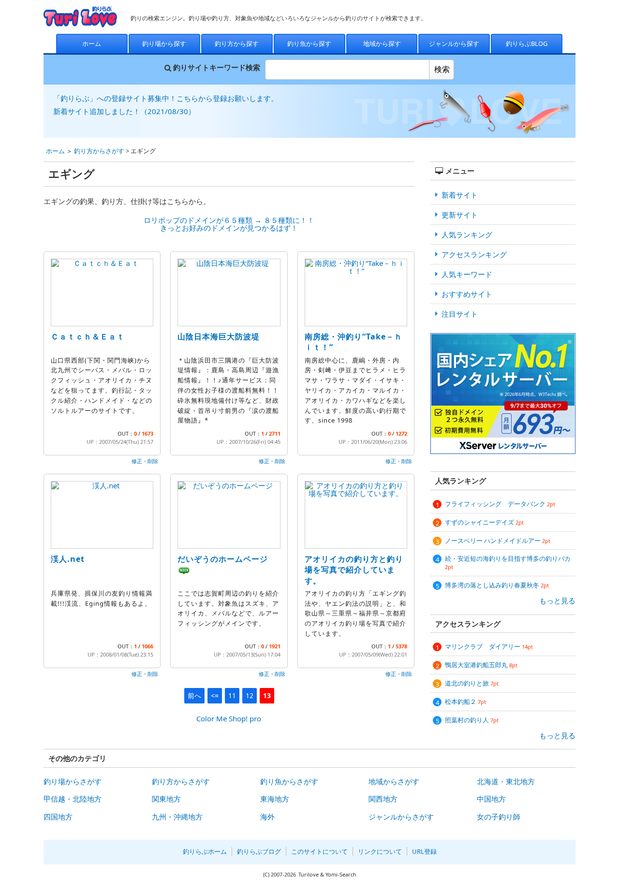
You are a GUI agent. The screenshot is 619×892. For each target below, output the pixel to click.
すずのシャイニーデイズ (484, 522)
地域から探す (382, 43)
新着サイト (460, 195)
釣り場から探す (164, 43)
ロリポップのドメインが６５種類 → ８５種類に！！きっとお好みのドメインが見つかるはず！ (229, 224)
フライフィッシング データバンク (500, 503)
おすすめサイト (467, 294)
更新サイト (460, 214)
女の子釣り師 (498, 816)
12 (249, 695)
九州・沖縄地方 (177, 816)
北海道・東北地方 (506, 781)
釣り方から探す (237, 43)
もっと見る (557, 601)
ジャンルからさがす (401, 816)
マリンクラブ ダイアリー (489, 646)
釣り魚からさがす (289, 781)
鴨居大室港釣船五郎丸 (481, 664)
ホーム (91, 43)
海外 (267, 816)
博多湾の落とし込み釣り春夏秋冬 (497, 585)
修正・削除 (145, 461)
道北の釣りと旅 (472, 683)
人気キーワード (467, 274)
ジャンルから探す (454, 43)
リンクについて (380, 851)
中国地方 (491, 799)
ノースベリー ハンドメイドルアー (497, 540)
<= (215, 695)
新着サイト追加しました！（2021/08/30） (124, 111)
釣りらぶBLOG (526, 43)
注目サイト (460, 314)
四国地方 (58, 816)
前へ (194, 695)
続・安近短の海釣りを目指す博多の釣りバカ (508, 562)
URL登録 (424, 851)
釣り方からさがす (99, 150)
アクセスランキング (474, 254)
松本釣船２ (465, 701)
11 (232, 695)
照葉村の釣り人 (472, 720)
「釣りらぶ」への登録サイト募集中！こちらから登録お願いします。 (165, 98)
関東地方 (166, 799)
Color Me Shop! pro (228, 718)
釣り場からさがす (73, 781)
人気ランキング (467, 234)
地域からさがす (393, 781)
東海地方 (274, 799)
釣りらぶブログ (259, 851)
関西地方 (383, 799)
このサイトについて (319, 851)
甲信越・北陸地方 (73, 799)
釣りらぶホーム (205, 851)
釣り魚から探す (309, 43)
